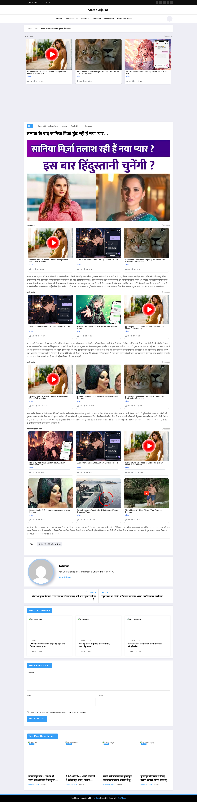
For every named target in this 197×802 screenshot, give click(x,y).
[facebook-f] (157, 2)
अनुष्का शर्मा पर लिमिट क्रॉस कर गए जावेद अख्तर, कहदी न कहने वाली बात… (133, 596)
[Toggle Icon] (26, 19)
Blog (29, 126)
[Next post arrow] (169, 596)
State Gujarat (98, 10)
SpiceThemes (122, 798)
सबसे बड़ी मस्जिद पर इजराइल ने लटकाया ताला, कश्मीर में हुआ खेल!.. (94, 645)
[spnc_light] (169, 19)
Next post (104, 592)
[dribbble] (164, 2)
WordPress (96, 798)
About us (84, 19)
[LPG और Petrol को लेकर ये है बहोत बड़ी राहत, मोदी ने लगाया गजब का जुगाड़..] (35, 619)
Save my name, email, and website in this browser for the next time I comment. (58, 712)
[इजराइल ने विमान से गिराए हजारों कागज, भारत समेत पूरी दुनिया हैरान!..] (134, 619)
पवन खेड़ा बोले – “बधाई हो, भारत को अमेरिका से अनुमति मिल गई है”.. (40, 778)
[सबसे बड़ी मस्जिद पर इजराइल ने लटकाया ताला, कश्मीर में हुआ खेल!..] (84, 619)
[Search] (162, 19)
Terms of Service (124, 19)
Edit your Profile (101, 572)
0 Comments (88, 126)
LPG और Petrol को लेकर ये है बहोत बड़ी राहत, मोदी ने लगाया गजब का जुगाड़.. (47, 645)
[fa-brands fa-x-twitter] (160, 2)
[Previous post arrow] (28, 596)
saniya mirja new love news (48, 126)
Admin (64, 126)
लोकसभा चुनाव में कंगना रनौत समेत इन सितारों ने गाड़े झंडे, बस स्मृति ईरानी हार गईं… (64, 598)
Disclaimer (109, 19)
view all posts (65, 577)
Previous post (91, 592)
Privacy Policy (71, 19)
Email (101, 696)
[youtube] (171, 2)
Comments (30, 672)
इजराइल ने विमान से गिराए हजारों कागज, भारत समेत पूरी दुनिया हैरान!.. (145, 645)
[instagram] (168, 2)
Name (29, 696)
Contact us (96, 19)
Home (59, 19)
